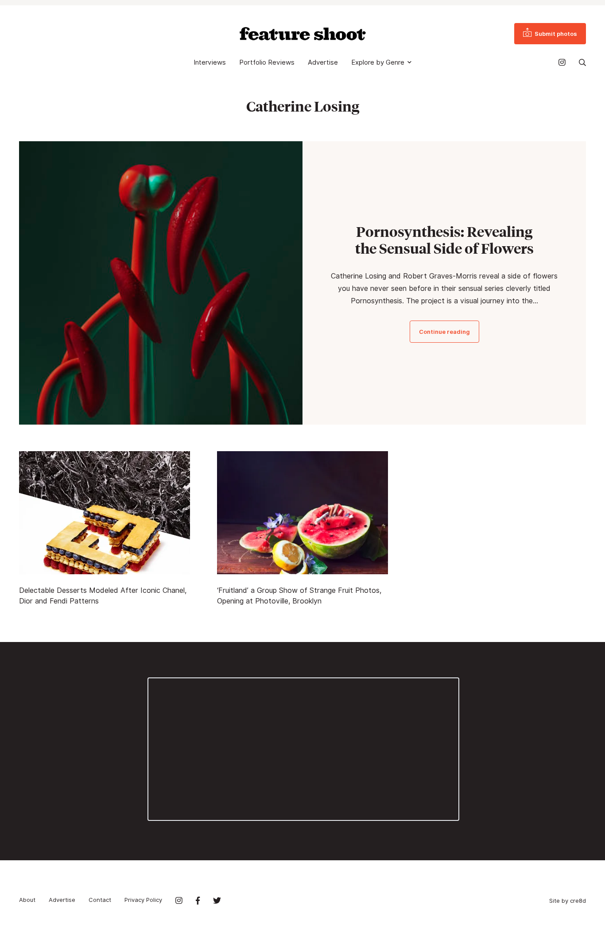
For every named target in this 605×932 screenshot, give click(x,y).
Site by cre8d (567, 900)
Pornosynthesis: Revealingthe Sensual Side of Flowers (444, 240)
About (27, 899)
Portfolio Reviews (267, 62)
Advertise (323, 62)
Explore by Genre (377, 62)
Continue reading (444, 331)
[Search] (582, 62)
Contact (100, 899)
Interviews (210, 62)
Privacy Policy (143, 899)
